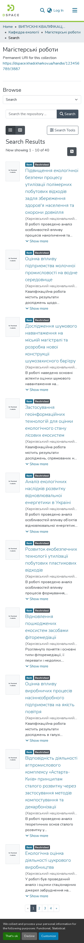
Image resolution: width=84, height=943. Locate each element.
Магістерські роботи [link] (62, 32)
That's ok (12, 936)
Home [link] (8, 26)
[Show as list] (10, 130)
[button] (11, 10)
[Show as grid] (20, 130)
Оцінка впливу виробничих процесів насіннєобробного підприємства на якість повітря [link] (49, 698)
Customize (48, 936)
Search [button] (69, 114)
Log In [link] (58, 10)
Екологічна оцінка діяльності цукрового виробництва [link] (48, 860)
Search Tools (64, 130)
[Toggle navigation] (74, 10)
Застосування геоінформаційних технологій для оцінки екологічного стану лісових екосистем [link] (49, 421)
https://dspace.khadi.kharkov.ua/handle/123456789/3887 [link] (41, 66)
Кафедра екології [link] (23, 32)
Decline (29, 936)
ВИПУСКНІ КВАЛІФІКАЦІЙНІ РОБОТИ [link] (41, 26)
